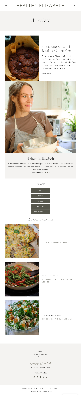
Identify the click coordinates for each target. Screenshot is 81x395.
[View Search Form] (6, 5)
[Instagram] (34, 377)
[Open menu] (74, 5)
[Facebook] (37, 377)
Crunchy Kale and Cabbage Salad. (57, 319)
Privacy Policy (47, 392)
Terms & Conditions (35, 392)
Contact (40, 357)
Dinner (44, 239)
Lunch (49, 276)
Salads (60, 315)
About (40, 351)
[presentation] (22, 241)
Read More (47, 73)
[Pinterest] (40, 377)
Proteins (61, 239)
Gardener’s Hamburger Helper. (55, 242)
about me (45, 173)
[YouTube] (43, 377)
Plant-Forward (52, 239)
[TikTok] (46, 377)
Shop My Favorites (40, 354)
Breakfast (45, 43)
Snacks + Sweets (54, 43)
